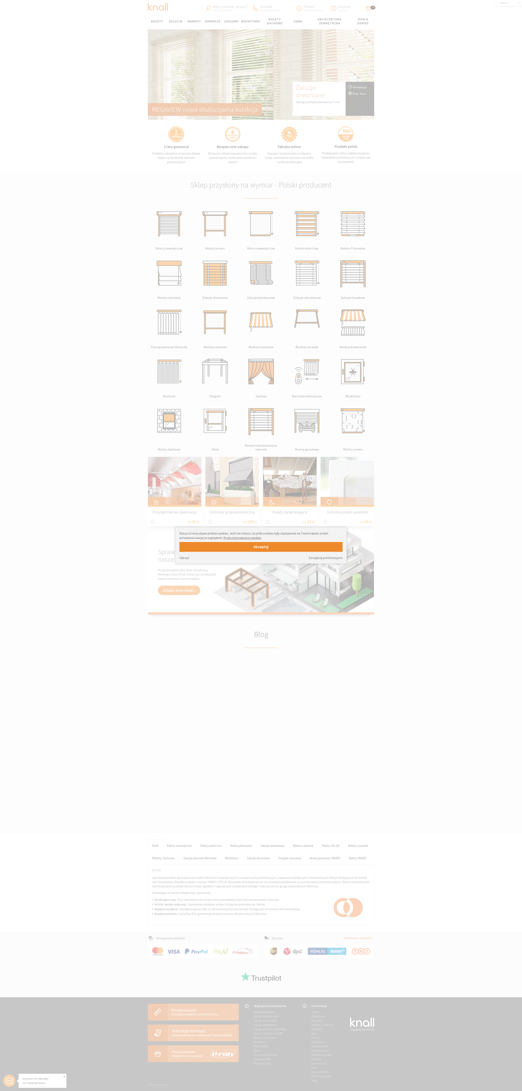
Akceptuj (261, 546)
